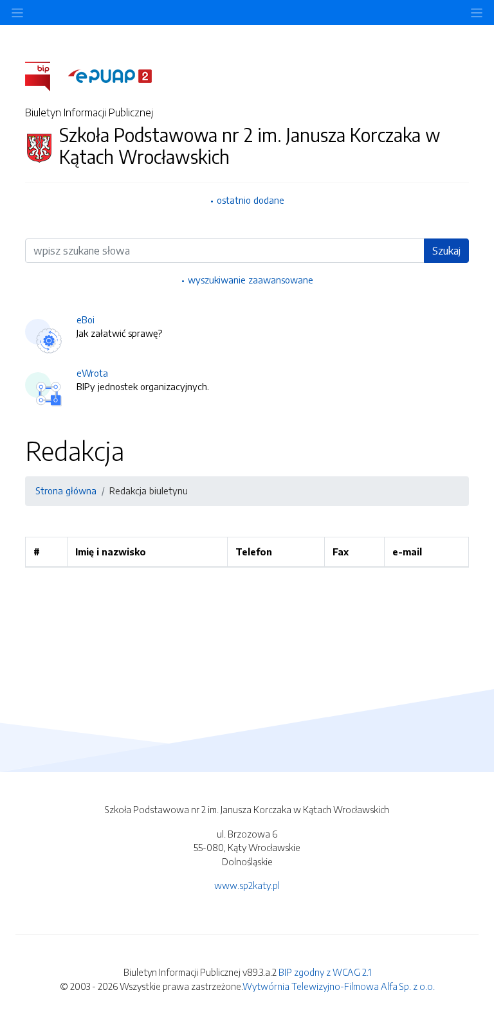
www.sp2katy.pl (247, 885)
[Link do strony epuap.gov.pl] (110, 75)
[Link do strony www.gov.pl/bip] (45, 75)
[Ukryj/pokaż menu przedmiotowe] (17, 12)
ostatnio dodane (250, 200)
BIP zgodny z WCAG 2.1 (325, 972)
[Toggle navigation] (477, 12)
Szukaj (446, 250)
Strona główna (65, 490)
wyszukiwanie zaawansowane (250, 279)
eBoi (86, 319)
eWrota (92, 373)
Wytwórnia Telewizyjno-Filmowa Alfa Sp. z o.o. (338, 986)
